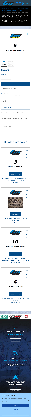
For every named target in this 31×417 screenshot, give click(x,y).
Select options (15, 174)
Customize (15, 409)
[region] (15, 405)
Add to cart (15, 83)
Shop (3, 8)
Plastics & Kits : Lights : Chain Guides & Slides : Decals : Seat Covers (13, 19)
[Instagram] (17, 3)
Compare (15, 88)
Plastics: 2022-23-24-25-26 (18, 98)
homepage (5, 15)
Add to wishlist (6, 88)
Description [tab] (7, 107)
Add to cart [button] (15, 214)
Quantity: (5, 74)
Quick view (26, 150)
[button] (27, 34)
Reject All (15, 413)
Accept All (15, 405)
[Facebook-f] (20, 3)
